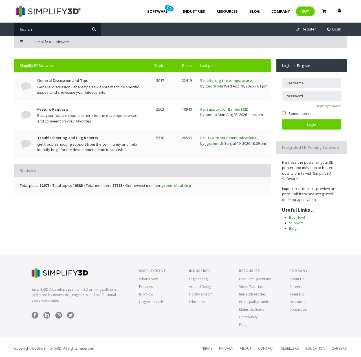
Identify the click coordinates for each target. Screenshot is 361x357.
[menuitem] (334, 29)
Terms (207, 348)
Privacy (226, 348)
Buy (305, 11)
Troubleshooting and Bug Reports (67, 137)
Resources (227, 11)
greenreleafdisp (176, 185)
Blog (254, 11)
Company (280, 11)
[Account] (339, 11)
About (246, 348)
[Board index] (48, 11)
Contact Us (298, 309)
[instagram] (58, 317)
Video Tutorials (251, 286)
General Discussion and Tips (62, 80)
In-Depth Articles (252, 294)
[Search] (94, 29)
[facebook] (35, 317)
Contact (266, 348)
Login (287, 65)
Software (160, 9)
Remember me (301, 113)
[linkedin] (46, 317)
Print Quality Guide (254, 301)
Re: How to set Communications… (229, 137)
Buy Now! (297, 217)
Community (248, 317)
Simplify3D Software (37, 65)
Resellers (296, 294)
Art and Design (201, 286)
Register (304, 65)
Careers (295, 286)
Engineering (198, 279)
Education (197, 301)
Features (146, 286)
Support (296, 222)
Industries (194, 11)
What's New (148, 279)
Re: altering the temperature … (228, 80)
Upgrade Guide (151, 301)
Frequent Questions (255, 279)
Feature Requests (53, 109)
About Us (296, 279)
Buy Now (146, 294)
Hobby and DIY (201, 294)
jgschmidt (214, 143)
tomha (211, 114)
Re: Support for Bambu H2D (224, 109)
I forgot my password (328, 106)
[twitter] (70, 317)
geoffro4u (214, 86)
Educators (297, 301)
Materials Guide (251, 309)
